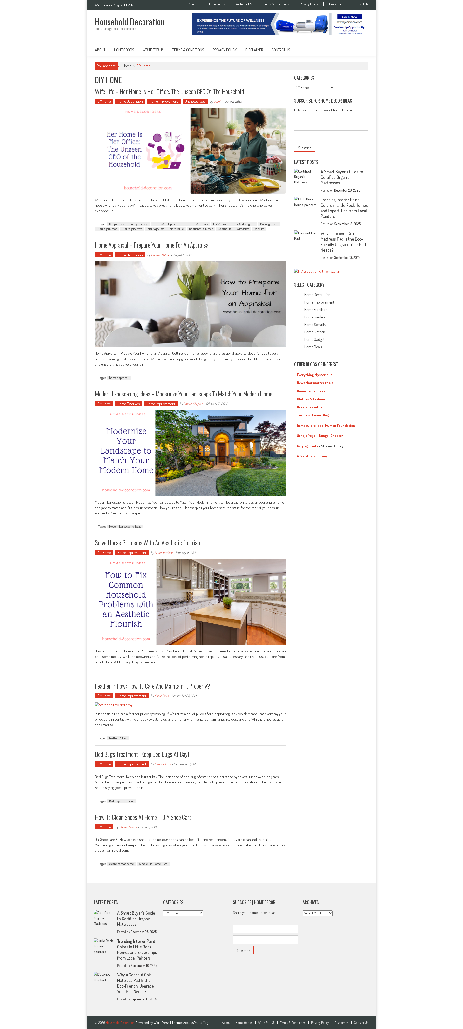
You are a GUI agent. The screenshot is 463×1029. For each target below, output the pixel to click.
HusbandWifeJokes (196, 224)
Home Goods (216, 4)
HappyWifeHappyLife (166, 224)
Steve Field (162, 696)
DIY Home (104, 101)
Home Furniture (315, 309)
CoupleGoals (116, 224)
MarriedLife (177, 229)
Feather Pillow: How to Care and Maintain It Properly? (152, 686)
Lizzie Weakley (163, 553)
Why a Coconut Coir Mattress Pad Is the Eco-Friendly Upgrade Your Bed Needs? (343, 242)
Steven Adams (128, 827)
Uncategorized (195, 101)
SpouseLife (224, 229)
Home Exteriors (129, 403)
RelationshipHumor (201, 229)
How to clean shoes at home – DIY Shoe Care (143, 817)
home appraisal (118, 378)
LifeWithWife (220, 224)
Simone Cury (163, 764)
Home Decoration (130, 101)
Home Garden (314, 317)
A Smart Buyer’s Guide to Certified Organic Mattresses (342, 177)
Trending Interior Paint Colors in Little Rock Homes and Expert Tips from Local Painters (344, 208)
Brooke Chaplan (193, 404)
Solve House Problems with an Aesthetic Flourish (147, 542)
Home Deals (313, 347)
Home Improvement (164, 101)
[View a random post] (360, 50)
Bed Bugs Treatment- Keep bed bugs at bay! (142, 754)
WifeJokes (243, 229)
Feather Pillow (117, 738)
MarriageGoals (268, 224)
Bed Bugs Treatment (121, 801)
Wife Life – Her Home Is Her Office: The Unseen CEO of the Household (169, 91)
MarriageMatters (132, 229)
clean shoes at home (121, 864)
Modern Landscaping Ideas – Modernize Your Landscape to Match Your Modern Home (183, 393)
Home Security (315, 324)
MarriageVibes (156, 229)
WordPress (162, 1022)
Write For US (244, 4)
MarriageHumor (107, 229)
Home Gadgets (315, 339)
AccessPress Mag (195, 1022)
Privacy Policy (309, 4)
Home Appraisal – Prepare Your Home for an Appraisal (152, 244)
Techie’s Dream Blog (313, 415)
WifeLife (259, 229)
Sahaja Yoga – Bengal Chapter (320, 435)
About (193, 4)
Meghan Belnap (160, 255)
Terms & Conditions (276, 4)
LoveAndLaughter (244, 224)
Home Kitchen (314, 332)
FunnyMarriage (139, 224)
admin (218, 101)
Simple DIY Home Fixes (153, 864)
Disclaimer (336, 4)
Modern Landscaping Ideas (125, 526)
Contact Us (361, 4)
